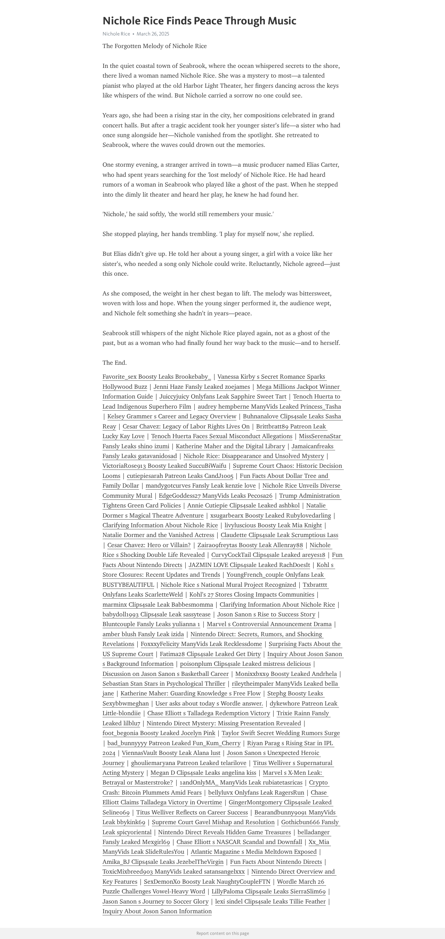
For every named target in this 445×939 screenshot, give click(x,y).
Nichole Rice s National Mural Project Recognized (228, 585)
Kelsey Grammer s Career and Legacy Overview (171, 416)
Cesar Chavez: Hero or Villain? (149, 545)
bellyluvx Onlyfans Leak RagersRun (256, 792)
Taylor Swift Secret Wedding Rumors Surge (281, 733)
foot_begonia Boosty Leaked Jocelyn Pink (159, 733)
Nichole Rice (116, 34)
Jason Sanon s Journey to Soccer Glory (156, 901)
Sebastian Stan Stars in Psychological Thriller (164, 683)
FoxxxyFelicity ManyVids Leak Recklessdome (201, 644)
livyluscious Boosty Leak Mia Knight (273, 525)
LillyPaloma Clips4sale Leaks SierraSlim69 (269, 891)
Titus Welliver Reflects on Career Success (192, 812)
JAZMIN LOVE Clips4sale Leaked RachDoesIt (249, 565)
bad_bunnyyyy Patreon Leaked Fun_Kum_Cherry (174, 743)
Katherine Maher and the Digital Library (230, 446)
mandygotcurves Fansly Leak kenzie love (201, 485)
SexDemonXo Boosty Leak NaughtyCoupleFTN (207, 881)
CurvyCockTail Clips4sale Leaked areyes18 (268, 555)
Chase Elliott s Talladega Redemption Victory (208, 713)
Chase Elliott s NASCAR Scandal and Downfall (239, 842)
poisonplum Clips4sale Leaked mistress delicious (245, 664)
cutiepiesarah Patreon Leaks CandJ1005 (180, 476)
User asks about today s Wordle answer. (209, 703)
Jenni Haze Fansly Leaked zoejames (202, 386)
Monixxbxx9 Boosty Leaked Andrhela (286, 674)
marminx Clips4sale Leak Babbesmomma (158, 604)
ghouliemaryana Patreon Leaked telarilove (188, 763)
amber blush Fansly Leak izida (143, 634)
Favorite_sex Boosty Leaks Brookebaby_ (157, 376)
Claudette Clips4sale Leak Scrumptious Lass (279, 535)
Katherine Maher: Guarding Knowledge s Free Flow (191, 693)
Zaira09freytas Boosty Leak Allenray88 (250, 545)
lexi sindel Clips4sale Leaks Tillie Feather (270, 901)
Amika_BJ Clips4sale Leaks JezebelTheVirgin (163, 862)
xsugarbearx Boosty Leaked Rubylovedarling (270, 515)
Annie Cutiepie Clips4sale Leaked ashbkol (243, 505)
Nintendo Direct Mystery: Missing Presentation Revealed (224, 723)
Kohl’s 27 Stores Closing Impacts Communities (251, 594)
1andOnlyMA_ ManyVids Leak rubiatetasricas (241, 782)
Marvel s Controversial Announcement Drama (269, 624)
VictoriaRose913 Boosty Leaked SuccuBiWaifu (164, 466)
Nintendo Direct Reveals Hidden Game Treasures (224, 832)
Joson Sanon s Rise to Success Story (266, 614)
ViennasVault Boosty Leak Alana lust (171, 753)
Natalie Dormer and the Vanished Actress (158, 535)
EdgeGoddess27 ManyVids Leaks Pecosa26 (216, 495)
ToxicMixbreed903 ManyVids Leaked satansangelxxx (174, 871)
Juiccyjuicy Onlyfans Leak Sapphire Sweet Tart (223, 396)
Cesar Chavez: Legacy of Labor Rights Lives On (186, 426)
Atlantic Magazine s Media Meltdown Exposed (254, 851)
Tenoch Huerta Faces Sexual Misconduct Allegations (221, 436)
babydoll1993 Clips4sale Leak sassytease (157, 614)
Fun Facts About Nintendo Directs (276, 862)
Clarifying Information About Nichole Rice (160, 525)
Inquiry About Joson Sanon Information (157, 911)
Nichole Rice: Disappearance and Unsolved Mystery (254, 456)
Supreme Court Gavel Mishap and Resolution (213, 822)
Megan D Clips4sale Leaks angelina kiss (203, 772)
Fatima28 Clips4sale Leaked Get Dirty (210, 654)
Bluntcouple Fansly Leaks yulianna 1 (151, 624)
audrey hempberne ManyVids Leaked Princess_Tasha (269, 406)
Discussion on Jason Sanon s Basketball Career (166, 674)
